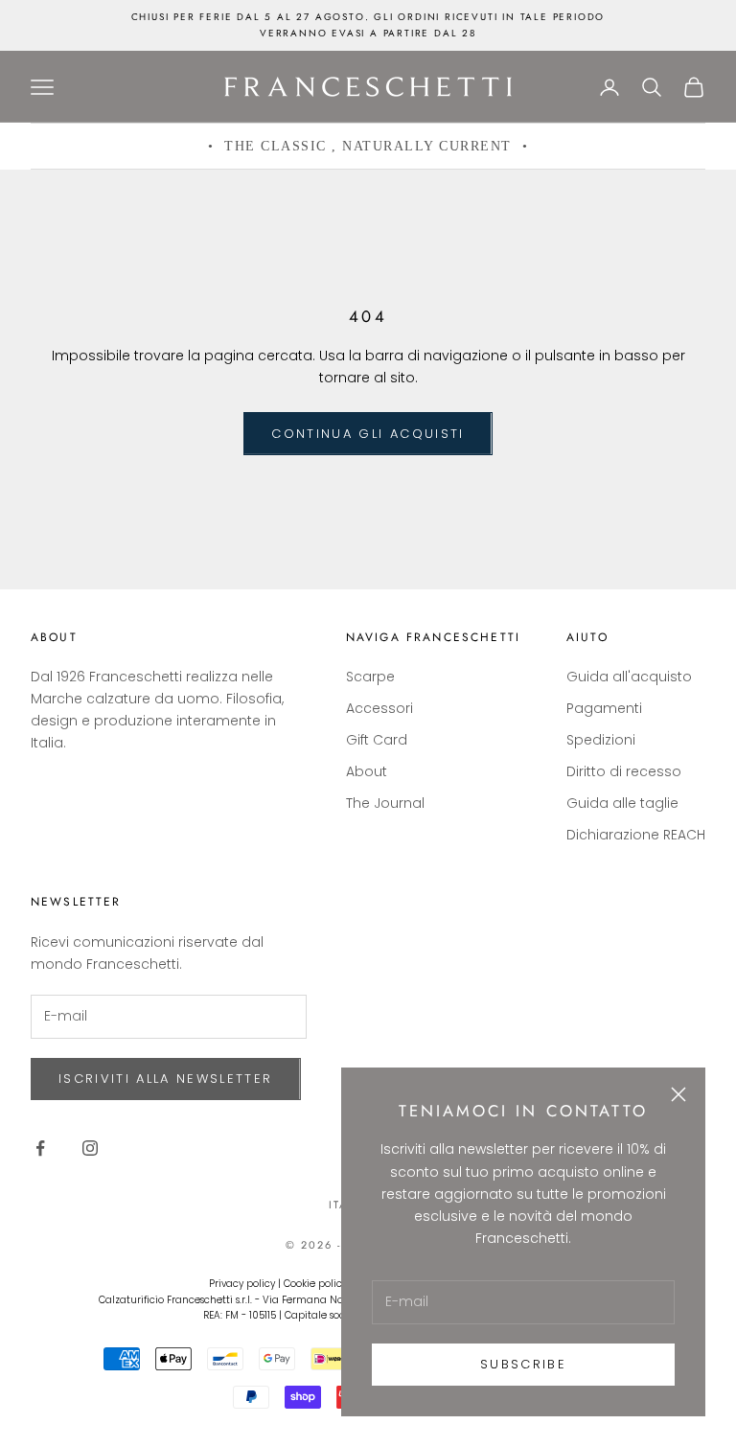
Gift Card (376, 739)
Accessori (379, 708)
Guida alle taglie (622, 803)
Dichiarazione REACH (635, 834)
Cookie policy (315, 1283)
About (366, 771)
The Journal (385, 803)
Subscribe (523, 1364)
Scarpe (370, 676)
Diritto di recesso (623, 771)
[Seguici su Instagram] (90, 1148)
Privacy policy (242, 1283)
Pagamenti (604, 708)
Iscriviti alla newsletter (165, 1078)
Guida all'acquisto (629, 676)
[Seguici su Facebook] (40, 1148)
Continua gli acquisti (367, 434)
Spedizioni (600, 739)
